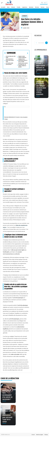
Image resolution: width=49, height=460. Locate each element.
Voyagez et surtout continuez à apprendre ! (22, 57)
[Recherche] (42, 3)
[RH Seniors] (9, 3)
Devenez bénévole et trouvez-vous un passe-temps (10, 60)
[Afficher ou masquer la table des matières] (22, 53)
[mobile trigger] (2, 3)
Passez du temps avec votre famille (10, 57)
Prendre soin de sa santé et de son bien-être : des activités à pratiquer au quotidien (23, 65)
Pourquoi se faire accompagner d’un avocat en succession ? (7, 395)
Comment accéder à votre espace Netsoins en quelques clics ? (41, 67)
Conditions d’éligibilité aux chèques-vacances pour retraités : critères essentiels (41, 88)
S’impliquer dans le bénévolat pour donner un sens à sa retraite (22, 60)
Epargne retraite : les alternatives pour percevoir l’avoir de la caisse (8, 416)
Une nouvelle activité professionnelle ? (9, 63)
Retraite (24, 16)
